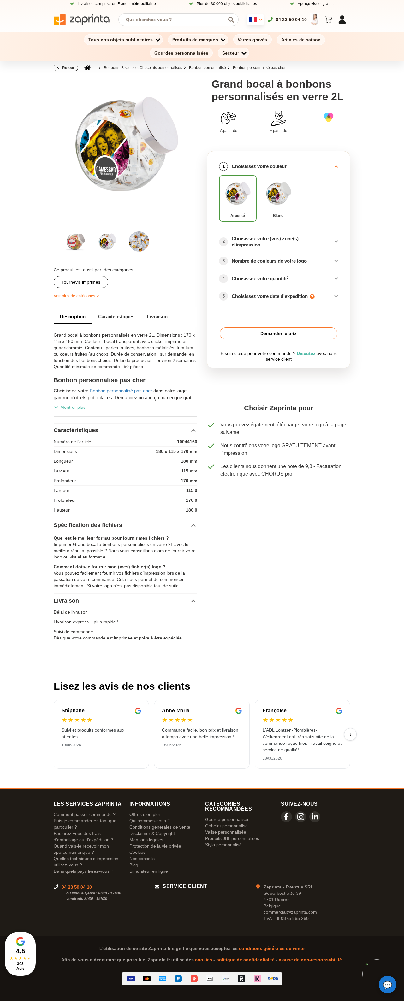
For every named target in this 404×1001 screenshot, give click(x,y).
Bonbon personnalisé (207, 68)
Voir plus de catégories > (76, 295)
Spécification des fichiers (88, 525)
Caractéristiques (116, 316)
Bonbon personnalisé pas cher (259, 68)
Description (73, 316)
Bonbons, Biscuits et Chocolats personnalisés (143, 68)
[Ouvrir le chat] (387, 984)
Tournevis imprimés (81, 282)
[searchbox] (173, 20)
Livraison (157, 316)
